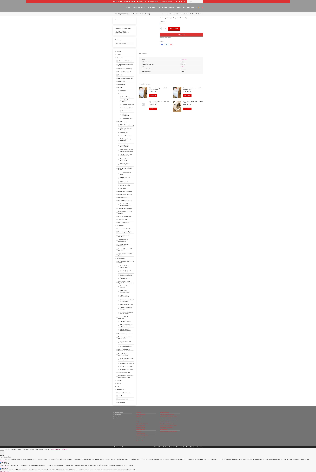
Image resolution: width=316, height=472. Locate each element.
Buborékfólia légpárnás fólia (125, 78)
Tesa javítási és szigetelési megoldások (125, 249)
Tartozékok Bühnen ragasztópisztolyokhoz (126, 204)
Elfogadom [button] (65, 449)
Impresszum (121, 402)
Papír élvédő (123, 90)
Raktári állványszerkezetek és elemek (126, 262)
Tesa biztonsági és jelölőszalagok (123, 240)
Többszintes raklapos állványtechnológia (125, 271)
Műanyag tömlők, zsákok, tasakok (125, 168)
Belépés (119, 383)
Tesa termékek (120, 225)
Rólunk (119, 54)
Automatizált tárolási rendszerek (123, 317)
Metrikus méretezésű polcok (125, 342)
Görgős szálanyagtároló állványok (126, 308)
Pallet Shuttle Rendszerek (126, 304)
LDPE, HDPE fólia (125, 185)
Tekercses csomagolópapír (125, 208)
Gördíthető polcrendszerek (127, 363)
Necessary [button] (2, 461)
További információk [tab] (143, 53)
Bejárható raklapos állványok (125, 286)
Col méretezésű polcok (126, 346)
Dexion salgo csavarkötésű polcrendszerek (125, 337)
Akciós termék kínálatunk (125, 61)
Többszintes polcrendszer (126, 366)
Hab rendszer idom (127, 111)
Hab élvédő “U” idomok (126, 100)
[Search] (201, 1)
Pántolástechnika (122, 121)
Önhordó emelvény (125, 278)
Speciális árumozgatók (124, 372)
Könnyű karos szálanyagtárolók (124, 295)
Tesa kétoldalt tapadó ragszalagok (123, 235)
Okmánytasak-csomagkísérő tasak (125, 64)
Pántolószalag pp (167, 37)
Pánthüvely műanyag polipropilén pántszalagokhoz (125, 140)
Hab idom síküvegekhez (125, 114)
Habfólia (120, 75)
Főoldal (119, 51)
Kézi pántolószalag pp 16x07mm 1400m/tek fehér (193, 102)
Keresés (132, 43)
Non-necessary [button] (4, 466)
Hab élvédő (123, 93)
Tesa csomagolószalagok (124, 232)
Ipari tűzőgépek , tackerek (125, 194)
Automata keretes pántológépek (124, 159)
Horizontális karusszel (125, 321)
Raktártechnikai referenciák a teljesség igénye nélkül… (125, 376)
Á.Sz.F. (120, 396)
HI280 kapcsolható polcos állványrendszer (127, 359)
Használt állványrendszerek (125, 333)
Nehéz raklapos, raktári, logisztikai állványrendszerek (125, 282)
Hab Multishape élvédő (128, 104)
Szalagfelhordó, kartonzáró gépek (125, 254)
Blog (118, 386)
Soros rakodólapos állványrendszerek (125, 266)
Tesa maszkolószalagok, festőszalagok (124, 245)
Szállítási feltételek (123, 399)
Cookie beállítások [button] (55, 449)
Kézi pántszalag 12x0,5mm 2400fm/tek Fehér (159, 88)
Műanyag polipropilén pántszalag (126, 128)
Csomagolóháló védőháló (125, 191)
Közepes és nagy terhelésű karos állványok (127, 300)
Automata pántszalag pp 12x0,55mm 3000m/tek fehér (193, 88)
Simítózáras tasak (122, 219)
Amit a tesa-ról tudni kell (124, 228)
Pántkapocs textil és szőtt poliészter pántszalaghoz (126, 150)
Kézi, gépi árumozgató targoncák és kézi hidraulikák (125, 350)
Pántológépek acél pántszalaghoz (124, 164)
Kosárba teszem (174, 28)
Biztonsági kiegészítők (126, 275)
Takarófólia (123, 188)
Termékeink (120, 58)
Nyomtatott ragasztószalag (125, 68)
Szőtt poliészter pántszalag (127, 125)
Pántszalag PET (124, 132)
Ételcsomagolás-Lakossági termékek (125, 212)
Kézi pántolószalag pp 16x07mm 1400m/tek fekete (159, 102)
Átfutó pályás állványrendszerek (124, 291)
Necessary (4, 462)
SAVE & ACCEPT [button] (5, 471)
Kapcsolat (119, 380)
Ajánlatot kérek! (181, 34)
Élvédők (120, 87)
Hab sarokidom (126, 97)
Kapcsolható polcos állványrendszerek (123, 354)
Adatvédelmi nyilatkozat (124, 392)
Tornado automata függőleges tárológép (125, 329)
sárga (182, 66)
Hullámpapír (121, 81)
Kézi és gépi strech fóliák (124, 72)
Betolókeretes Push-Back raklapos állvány (126, 312)
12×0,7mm (183, 59)
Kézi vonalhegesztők (123, 222)
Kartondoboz (121, 84)
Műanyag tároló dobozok (126, 369)
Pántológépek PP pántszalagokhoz (124, 145)
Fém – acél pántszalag (125, 135)
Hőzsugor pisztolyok (123, 197)
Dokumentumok (121, 389)
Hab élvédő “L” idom (127, 107)
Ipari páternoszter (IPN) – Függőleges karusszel (126, 325)
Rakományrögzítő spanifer (125, 216)
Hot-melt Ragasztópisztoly (125, 200)
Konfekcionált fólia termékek (125, 178)
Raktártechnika (121, 258)
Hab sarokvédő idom (127, 118)
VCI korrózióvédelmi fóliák (125, 173)
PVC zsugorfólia (124, 182)
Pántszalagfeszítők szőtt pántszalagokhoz (126, 155)
